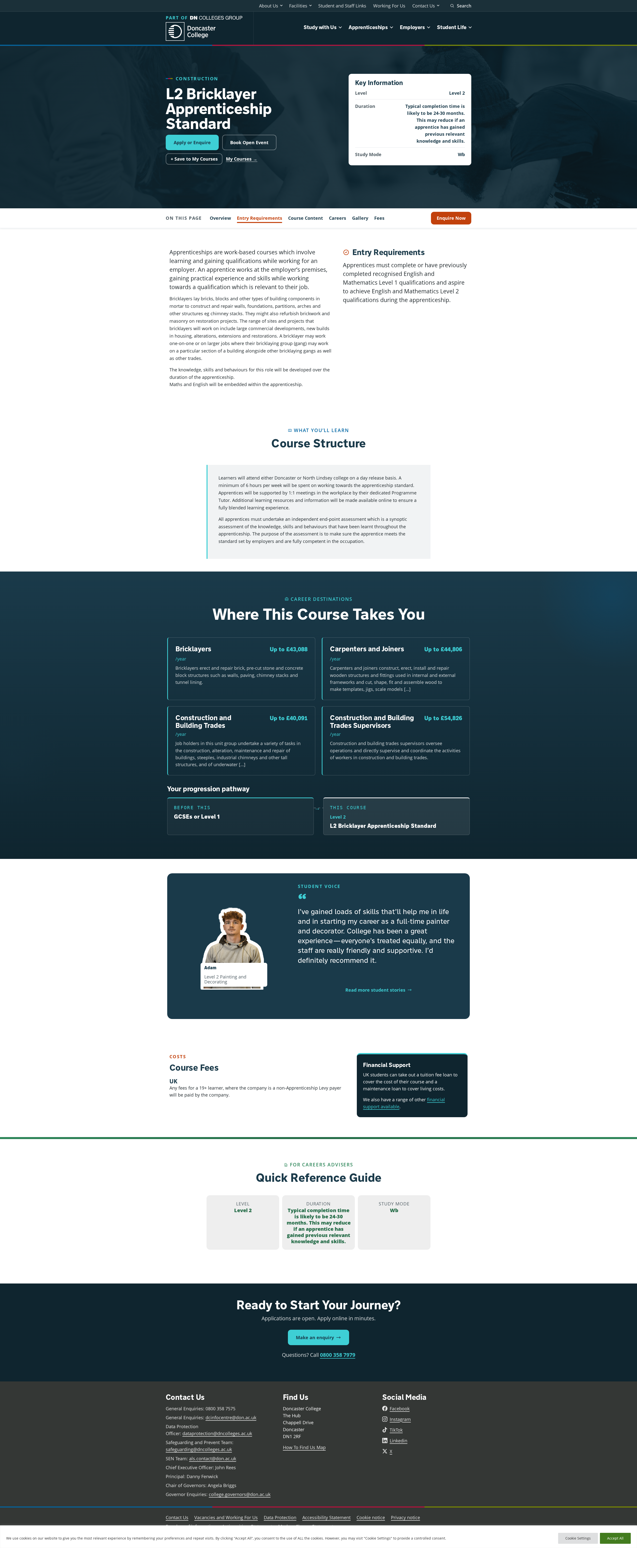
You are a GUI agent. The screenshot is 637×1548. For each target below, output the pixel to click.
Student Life (452, 27)
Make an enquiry (315, 1337)
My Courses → (241, 159)
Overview (220, 218)
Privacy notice (405, 1517)
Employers (412, 27)
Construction (197, 79)
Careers (337, 218)
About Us (268, 6)
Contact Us (423, 6)
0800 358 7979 (337, 1354)
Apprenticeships (368, 27)
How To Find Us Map (304, 1447)
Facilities (298, 6)
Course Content (305, 218)
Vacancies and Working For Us (226, 1517)
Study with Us (320, 27)
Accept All (615, 1538)
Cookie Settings (578, 1538)
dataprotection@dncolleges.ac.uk (217, 1433)
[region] (318, 1536)
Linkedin (398, 1441)
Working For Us (389, 6)
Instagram (400, 1419)
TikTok (396, 1430)
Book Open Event (249, 142)
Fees (379, 218)
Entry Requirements (259, 218)
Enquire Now (451, 218)
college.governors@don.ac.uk (239, 1494)
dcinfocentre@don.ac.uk (231, 1417)
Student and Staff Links (342, 6)
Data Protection (280, 1517)
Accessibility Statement (326, 1517)
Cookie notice (371, 1517)
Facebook (400, 1409)
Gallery (360, 218)
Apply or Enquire (192, 142)
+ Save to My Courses (194, 159)
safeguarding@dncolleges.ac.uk (199, 1449)
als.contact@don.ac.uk (212, 1458)
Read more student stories (375, 990)
